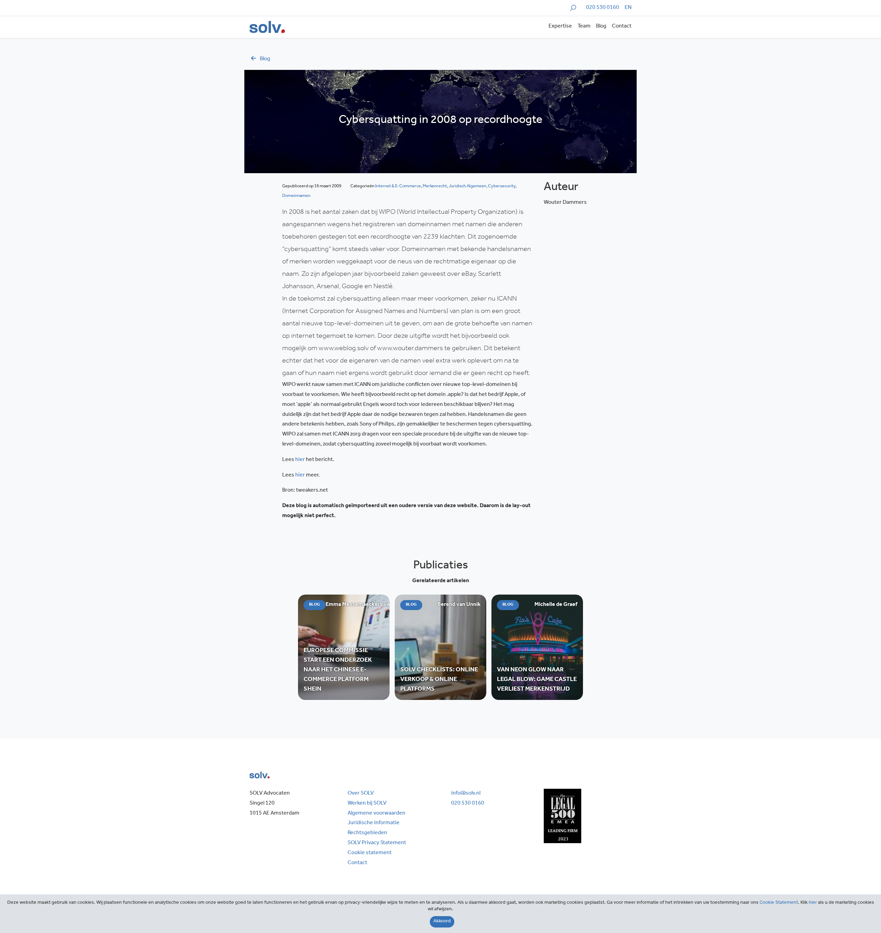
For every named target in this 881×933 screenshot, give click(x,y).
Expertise (560, 26)
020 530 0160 (602, 8)
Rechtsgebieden (367, 833)
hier (300, 460)
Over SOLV (361, 793)
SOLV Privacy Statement (377, 843)
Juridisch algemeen (467, 186)
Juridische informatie (374, 823)
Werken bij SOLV (367, 803)
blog (265, 59)
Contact (621, 26)
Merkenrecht (435, 186)
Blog (601, 26)
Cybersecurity (502, 186)
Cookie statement (370, 853)
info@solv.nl (465, 793)
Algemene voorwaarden (376, 813)
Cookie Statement (779, 903)
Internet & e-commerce (398, 186)
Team (584, 26)
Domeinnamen (296, 196)
